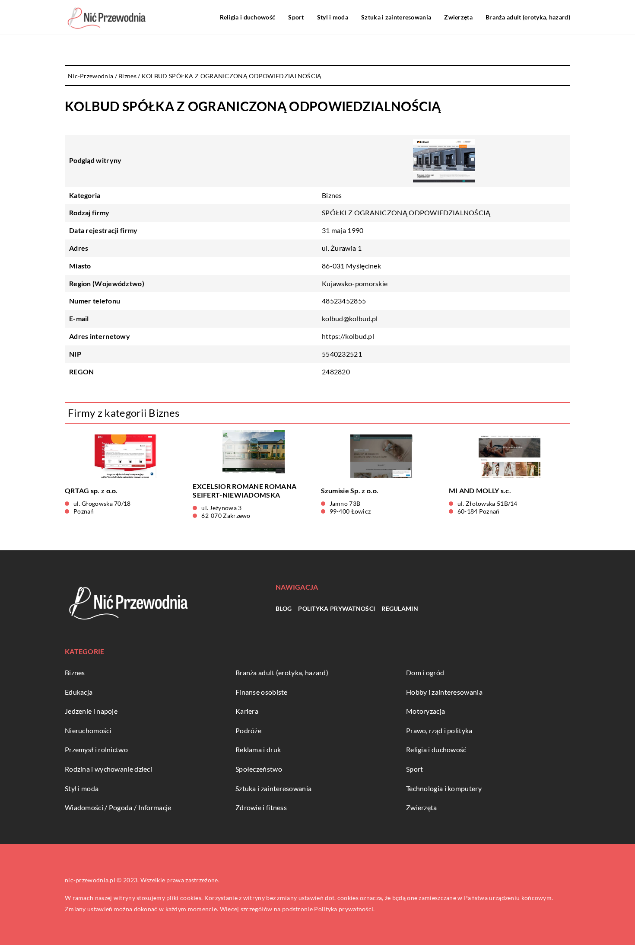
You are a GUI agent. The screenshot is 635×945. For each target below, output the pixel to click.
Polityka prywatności (336, 608)
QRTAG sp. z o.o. (91, 490)
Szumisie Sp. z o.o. (350, 490)
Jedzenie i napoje (91, 711)
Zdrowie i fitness (261, 807)
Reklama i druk (258, 749)
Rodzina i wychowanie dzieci (108, 769)
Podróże (248, 730)
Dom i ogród (425, 672)
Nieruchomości (88, 730)
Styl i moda (332, 17)
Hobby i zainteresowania (444, 692)
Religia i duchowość (248, 17)
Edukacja (78, 692)
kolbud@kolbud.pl (350, 318)
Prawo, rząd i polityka (439, 730)
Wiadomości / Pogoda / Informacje (118, 807)
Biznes (332, 195)
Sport (296, 17)
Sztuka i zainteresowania (396, 17)
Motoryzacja (425, 711)
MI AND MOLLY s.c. (480, 490)
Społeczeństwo (258, 769)
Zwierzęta (458, 17)
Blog (284, 608)
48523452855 (344, 301)
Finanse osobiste (261, 692)
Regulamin (399, 608)
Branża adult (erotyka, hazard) (528, 17)
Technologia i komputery (444, 788)
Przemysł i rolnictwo (96, 749)
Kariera (246, 711)
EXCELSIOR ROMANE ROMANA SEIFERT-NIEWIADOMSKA (244, 490)
